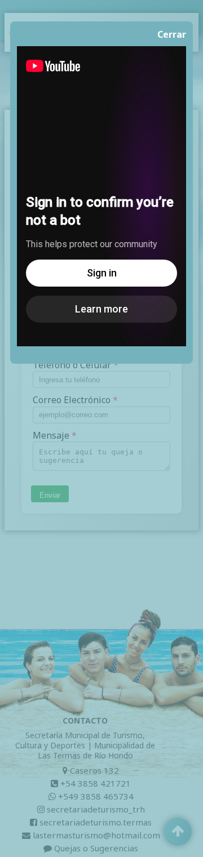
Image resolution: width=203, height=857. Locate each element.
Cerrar (171, 34)
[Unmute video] (101, 196)
